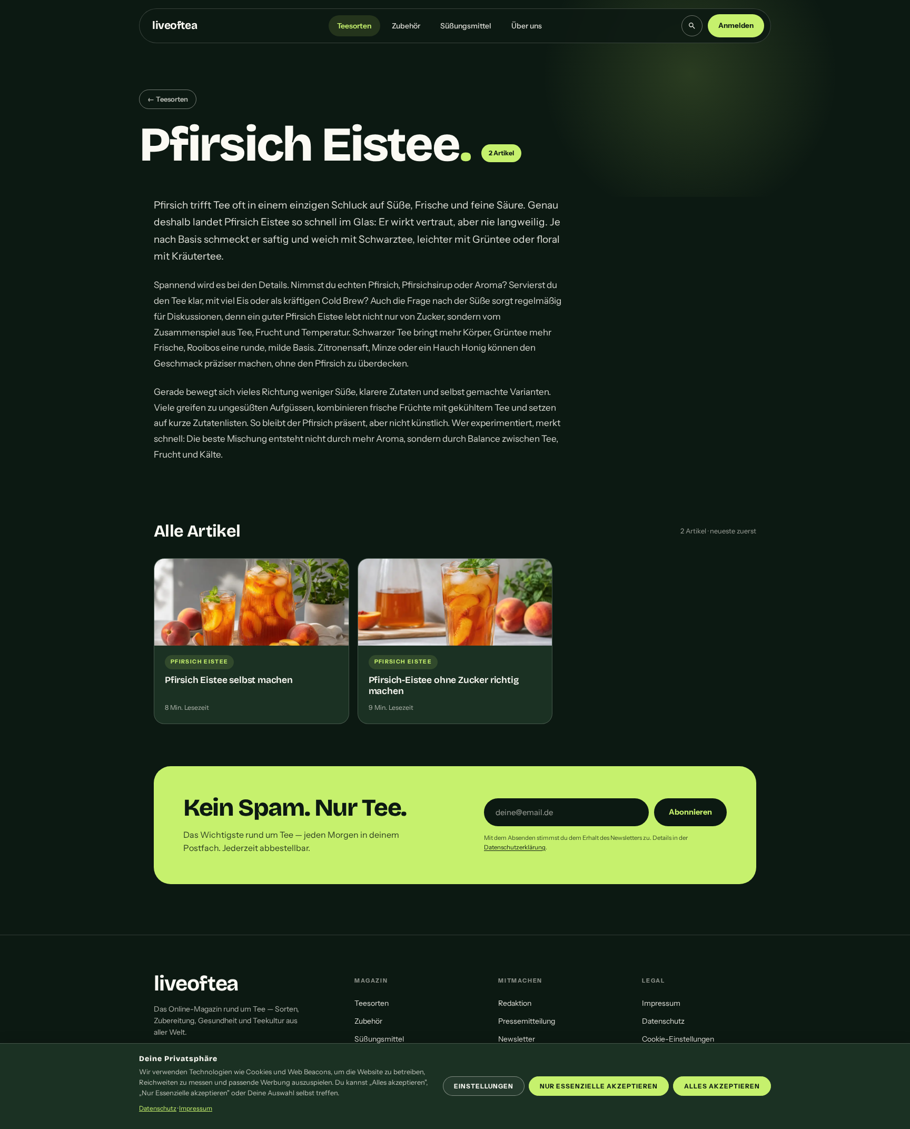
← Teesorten (167, 99)
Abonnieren (690, 812)
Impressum (661, 1003)
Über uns (526, 26)
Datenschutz (663, 1021)
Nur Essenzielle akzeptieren (599, 1086)
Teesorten (354, 26)
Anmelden (736, 25)
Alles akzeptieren (722, 1086)
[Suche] (692, 25)
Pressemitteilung (526, 1021)
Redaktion (514, 1003)
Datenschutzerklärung (515, 847)
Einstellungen (483, 1086)
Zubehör (406, 26)
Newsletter (516, 1039)
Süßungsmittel (465, 26)
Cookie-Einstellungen (678, 1039)
